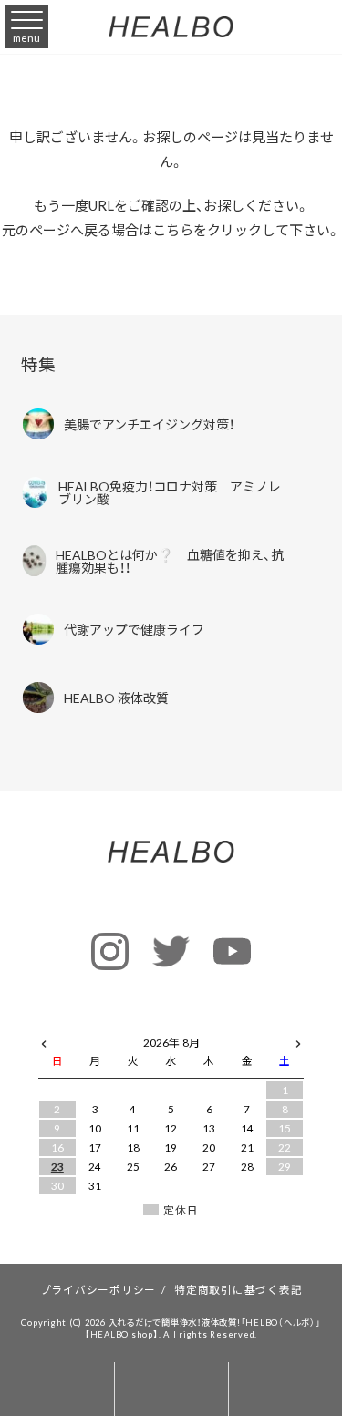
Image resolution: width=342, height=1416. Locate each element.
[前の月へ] (43, 1039)
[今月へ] (96, 1024)
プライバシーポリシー (98, 1289)
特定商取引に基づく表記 (238, 1289)
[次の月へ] (298, 1039)
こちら (172, 230)
